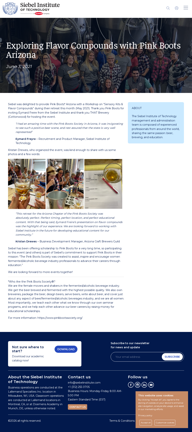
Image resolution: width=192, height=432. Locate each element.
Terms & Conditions (122, 420)
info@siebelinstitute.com (84, 382)
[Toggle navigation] (176, 8)
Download (66, 349)
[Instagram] (138, 384)
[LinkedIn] (144, 384)
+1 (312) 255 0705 (79, 387)
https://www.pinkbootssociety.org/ (60, 318)
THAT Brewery (99, 112)
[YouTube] (151, 384)
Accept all (146, 422)
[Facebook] (131, 384)
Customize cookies (165, 422)
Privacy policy (145, 415)
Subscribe (172, 356)
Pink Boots (57, 104)
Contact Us (77, 407)
